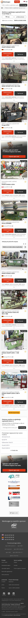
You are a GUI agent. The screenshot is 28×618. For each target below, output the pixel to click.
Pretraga (23, 5)
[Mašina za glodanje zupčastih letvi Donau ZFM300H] (14, 210)
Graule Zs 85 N (5, 445)
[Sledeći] (25, 34)
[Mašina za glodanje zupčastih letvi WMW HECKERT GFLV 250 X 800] (14, 73)
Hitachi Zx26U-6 (6, 448)
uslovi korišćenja (16, 615)
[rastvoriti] (14, 61)
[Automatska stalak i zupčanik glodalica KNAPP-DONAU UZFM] (14, 170)
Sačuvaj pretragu (14, 412)
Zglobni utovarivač (14, 555)
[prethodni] (2, 34)
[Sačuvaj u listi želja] (25, 46)
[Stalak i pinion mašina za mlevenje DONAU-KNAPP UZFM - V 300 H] (14, 340)
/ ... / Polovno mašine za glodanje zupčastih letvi (14, 8)
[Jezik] (24, 1)
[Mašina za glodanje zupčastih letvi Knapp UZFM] (14, 112)
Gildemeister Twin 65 (7, 442)
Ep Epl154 (4, 439)
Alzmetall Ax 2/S (6, 437)
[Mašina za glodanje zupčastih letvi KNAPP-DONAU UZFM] (14, 34)
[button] (26, 1)
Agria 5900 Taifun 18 (17, 552)
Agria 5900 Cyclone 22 (10, 545)
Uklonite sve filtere (8, 20)
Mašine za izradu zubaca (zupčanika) (12, 247)
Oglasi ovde (14, 513)
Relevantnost (20, 17)
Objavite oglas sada (14, 156)
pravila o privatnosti (9, 615)
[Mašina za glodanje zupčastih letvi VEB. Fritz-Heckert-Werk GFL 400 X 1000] (14, 299)
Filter (8, 17)
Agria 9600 (20, 545)
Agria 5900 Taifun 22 (18, 549)
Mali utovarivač (8, 549)
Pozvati (21, 54)
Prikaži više (14, 450)
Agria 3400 (8, 552)
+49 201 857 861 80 (9, 535)
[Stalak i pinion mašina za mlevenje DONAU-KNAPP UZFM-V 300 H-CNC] (14, 380)
